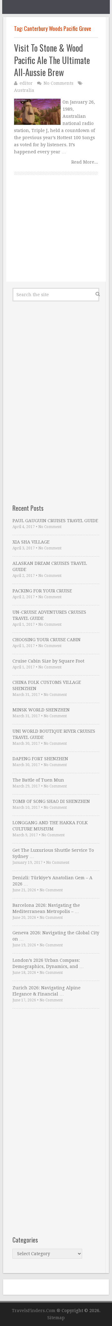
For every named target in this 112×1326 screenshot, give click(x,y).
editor (26, 83)
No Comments (58, 83)
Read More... (84, 162)
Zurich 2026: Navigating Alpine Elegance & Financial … (46, 990)
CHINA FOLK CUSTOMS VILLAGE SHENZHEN (46, 685)
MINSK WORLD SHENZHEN (41, 709)
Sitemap (56, 1317)
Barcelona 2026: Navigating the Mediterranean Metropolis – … (46, 908)
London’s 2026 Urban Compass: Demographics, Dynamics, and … (48, 963)
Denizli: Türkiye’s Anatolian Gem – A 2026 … (52, 880)
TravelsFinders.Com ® (36, 1310)
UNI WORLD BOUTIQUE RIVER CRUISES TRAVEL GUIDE (53, 734)
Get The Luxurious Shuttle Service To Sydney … (53, 853)
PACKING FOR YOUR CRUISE (42, 590)
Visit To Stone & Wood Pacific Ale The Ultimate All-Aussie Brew (52, 60)
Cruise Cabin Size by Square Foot (48, 661)
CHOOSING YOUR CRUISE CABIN (46, 639)
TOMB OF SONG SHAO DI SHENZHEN (51, 801)
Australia (24, 90)
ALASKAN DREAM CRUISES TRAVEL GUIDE (49, 566)
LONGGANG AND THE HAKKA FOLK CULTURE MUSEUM (50, 825)
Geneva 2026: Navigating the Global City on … (55, 935)
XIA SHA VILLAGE (30, 541)
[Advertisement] (56, 235)
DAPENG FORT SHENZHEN (40, 758)
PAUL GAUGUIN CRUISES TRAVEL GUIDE (55, 520)
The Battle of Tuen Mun (38, 780)
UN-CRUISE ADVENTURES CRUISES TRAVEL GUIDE (49, 615)
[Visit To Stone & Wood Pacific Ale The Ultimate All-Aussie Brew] (37, 112)
